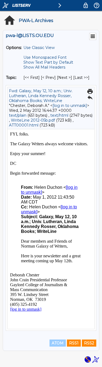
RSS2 (89, 343)
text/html (59, 115)
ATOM (58, 343)
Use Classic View (39, 47)
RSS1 (74, 343)
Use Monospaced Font (45, 57)
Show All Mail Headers (44, 67)
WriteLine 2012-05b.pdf (33, 120)
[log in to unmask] (69, 105)
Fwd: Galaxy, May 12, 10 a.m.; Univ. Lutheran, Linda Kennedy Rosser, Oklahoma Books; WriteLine (41, 95)
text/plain (17, 115)
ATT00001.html (23, 125)
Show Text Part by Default (48, 62)
